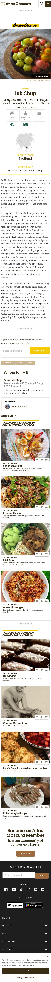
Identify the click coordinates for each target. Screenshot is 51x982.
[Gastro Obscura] (25, 25)
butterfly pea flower (36, 271)
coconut (8, 363)
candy (20, 363)
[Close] (47, 956)
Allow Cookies (25, 971)
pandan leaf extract (12, 271)
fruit (30, 363)
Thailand (25, 158)
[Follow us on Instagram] (28, 889)
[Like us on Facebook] (6, 889)
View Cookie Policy (25, 965)
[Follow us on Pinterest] (35, 889)
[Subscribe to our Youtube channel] (14, 889)
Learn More (25, 853)
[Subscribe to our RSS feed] (42, 889)
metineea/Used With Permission (38, 81)
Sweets (26, 89)
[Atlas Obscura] (16, 4)
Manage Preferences (25, 978)
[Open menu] (48, 3)
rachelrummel (19, 406)
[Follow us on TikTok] (21, 890)
